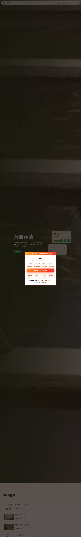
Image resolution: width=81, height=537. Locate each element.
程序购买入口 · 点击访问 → (40, 270)
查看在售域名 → (48, 280)
